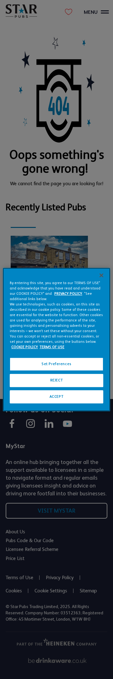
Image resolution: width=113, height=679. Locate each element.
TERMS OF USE (52, 347)
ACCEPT (56, 397)
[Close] (101, 275)
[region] (56, 340)
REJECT (56, 380)
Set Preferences (56, 364)
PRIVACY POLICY (68, 294)
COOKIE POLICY (24, 347)
